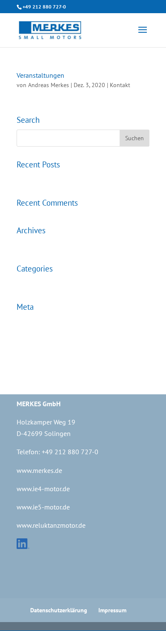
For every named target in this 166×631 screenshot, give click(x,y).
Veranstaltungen (40, 75)
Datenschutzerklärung (58, 610)
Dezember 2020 (38, 245)
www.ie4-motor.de (43, 488)
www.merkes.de (39, 470)
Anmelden (30, 322)
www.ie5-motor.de (43, 507)
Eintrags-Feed (35, 336)
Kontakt (120, 85)
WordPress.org (35, 364)
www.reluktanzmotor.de (51, 525)
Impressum (112, 610)
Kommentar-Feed (40, 350)
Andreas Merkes (48, 85)
